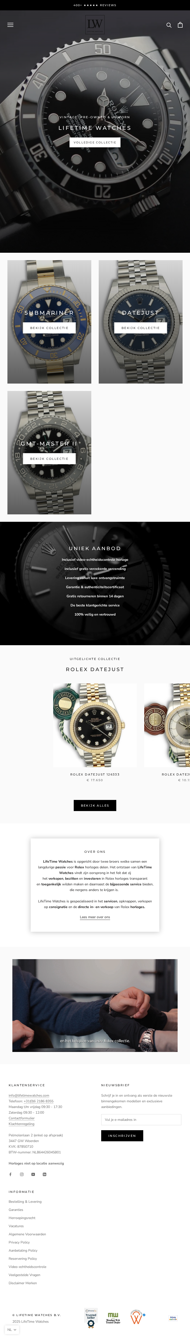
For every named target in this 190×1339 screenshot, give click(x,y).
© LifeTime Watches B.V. (37, 1315)
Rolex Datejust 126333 (95, 774)
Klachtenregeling (21, 1124)
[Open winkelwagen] (180, 25)
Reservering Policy (23, 1258)
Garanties (16, 1209)
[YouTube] (33, 1174)
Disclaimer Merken (23, 1283)
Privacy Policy (19, 1242)
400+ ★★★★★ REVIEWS (95, 5)
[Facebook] (10, 1174)
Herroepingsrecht (22, 1218)
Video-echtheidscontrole (27, 1266)
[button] (12, 1329)
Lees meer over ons (95, 917)
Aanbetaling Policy (23, 1250)
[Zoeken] (169, 24)
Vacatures (16, 1226)
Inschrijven (122, 1136)
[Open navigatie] (10, 25)
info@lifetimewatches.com (29, 1095)
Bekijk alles (95, 805)
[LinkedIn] (44, 1174)
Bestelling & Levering (25, 1201)
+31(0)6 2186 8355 (38, 1101)
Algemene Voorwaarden (27, 1234)
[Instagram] (22, 1174)
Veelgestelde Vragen (24, 1275)
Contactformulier (22, 1118)
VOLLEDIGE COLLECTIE (95, 142)
